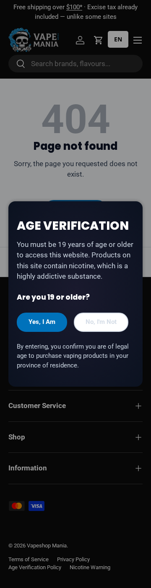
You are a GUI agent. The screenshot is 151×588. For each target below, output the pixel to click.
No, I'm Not (101, 322)
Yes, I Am (42, 322)
